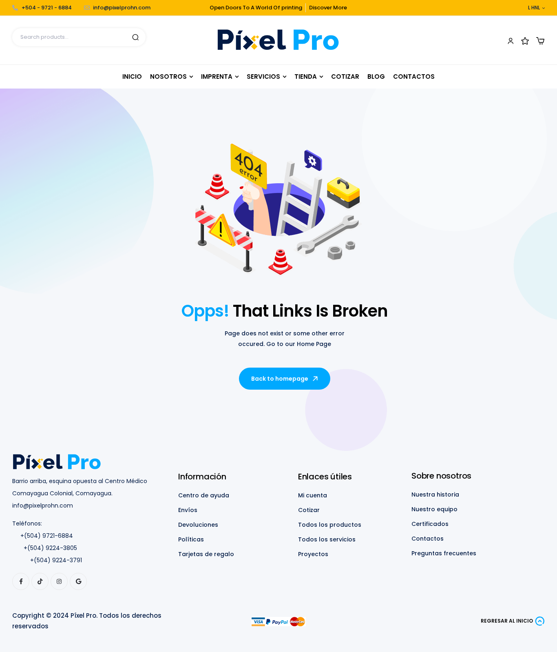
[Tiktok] (40, 581)
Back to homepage (279, 379)
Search (135, 37)
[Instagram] (59, 581)
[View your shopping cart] (540, 41)
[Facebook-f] (20, 581)
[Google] (78, 581)
